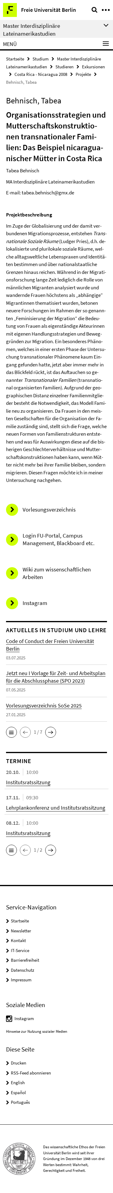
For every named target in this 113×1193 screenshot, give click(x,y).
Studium (41, 59)
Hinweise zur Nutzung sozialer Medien (36, 1031)
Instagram (24, 1018)
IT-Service (20, 950)
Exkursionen (93, 67)
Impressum (21, 980)
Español (18, 1092)
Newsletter (21, 931)
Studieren (64, 67)
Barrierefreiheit (25, 960)
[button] (11, 732)
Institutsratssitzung (28, 782)
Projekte (83, 74)
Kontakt (18, 940)
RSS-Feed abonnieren (31, 1073)
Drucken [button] (18, 1063)
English (18, 1082)
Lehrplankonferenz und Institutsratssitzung (55, 807)
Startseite (15, 59)
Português (20, 1102)
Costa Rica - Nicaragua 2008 (40, 74)
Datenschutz (22, 970)
